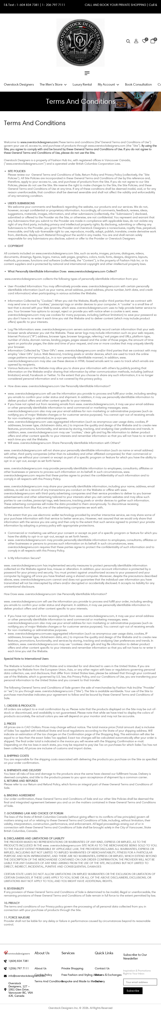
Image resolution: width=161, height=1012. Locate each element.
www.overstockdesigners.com (39, 142)
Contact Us (102, 968)
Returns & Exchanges (108, 975)
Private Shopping (72, 968)
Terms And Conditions (49, 981)
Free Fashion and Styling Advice (81, 975)
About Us (40, 968)
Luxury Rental (82, 84)
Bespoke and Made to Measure (81, 981)
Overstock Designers (19, 84)
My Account (106, 84)
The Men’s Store (51, 84)
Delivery (100, 981)
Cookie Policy (43, 975)
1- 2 (56, 5)
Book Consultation (138, 84)
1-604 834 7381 (39, 5)
